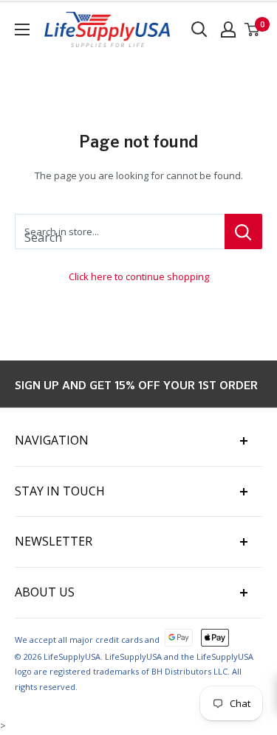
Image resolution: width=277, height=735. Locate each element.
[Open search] (199, 29)
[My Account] (228, 29)
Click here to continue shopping (139, 276)
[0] (252, 29)
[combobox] (120, 231)
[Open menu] (22, 29)
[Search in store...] (243, 231)
